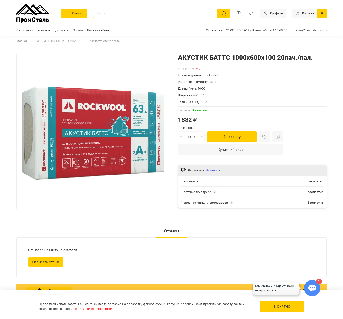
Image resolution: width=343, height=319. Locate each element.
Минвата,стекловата (105, 41)
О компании (24, 30)
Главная (22, 41)
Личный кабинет (99, 30)
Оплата (78, 30)
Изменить (213, 170)
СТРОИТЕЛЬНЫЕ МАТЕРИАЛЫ (58, 41)
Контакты (44, 30)
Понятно (282, 306)
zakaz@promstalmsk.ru (310, 30)
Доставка (62, 30)
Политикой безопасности (93, 309)
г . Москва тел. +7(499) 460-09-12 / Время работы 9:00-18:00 (244, 30)
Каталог (78, 13)
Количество (186, 128)
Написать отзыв (45, 261)
